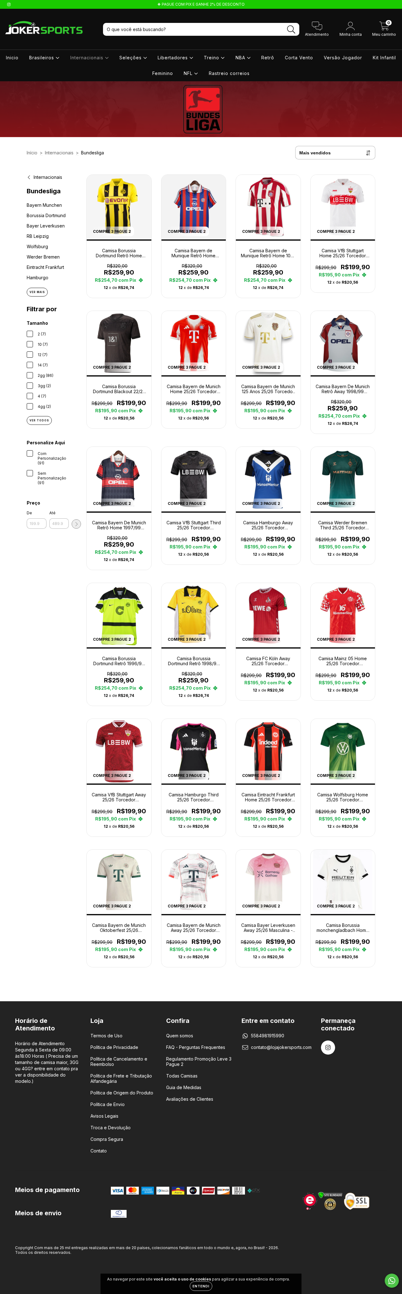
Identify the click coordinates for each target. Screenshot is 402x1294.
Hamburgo (37, 277)
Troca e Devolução (110, 1127)
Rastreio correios (229, 73)
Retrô (267, 57)
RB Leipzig (38, 236)
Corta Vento (299, 57)
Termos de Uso (106, 1035)
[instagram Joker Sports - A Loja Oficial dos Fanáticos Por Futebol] (9, 4)
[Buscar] (291, 29)
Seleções (131, 57)
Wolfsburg (37, 246)
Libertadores (173, 57)
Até (52, 513)
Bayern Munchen (44, 205)
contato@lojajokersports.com (281, 1047)
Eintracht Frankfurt (45, 267)
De (29, 513)
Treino (212, 57)
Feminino (162, 73)
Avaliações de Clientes (189, 1099)
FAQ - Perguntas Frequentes (195, 1047)
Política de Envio (107, 1104)
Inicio (12, 57)
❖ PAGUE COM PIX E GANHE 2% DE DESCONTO (201, 4)
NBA (241, 57)
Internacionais (87, 57)
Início (32, 152)
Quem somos (179, 1035)
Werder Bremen (43, 256)
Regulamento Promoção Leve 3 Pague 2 (198, 1061)
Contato (98, 1150)
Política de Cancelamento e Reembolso (118, 1061)
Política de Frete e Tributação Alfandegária (121, 1078)
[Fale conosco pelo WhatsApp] (392, 1281)
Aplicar (76, 524)
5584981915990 (267, 1035)
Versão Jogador (343, 57)
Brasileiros (42, 57)
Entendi (201, 1286)
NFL (189, 73)
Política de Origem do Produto (121, 1092)
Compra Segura (106, 1139)
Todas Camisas (182, 1075)
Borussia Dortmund (46, 215)
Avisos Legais (104, 1116)
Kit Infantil (384, 57)
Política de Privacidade (114, 1047)
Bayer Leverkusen (46, 225)
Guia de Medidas (183, 1087)
